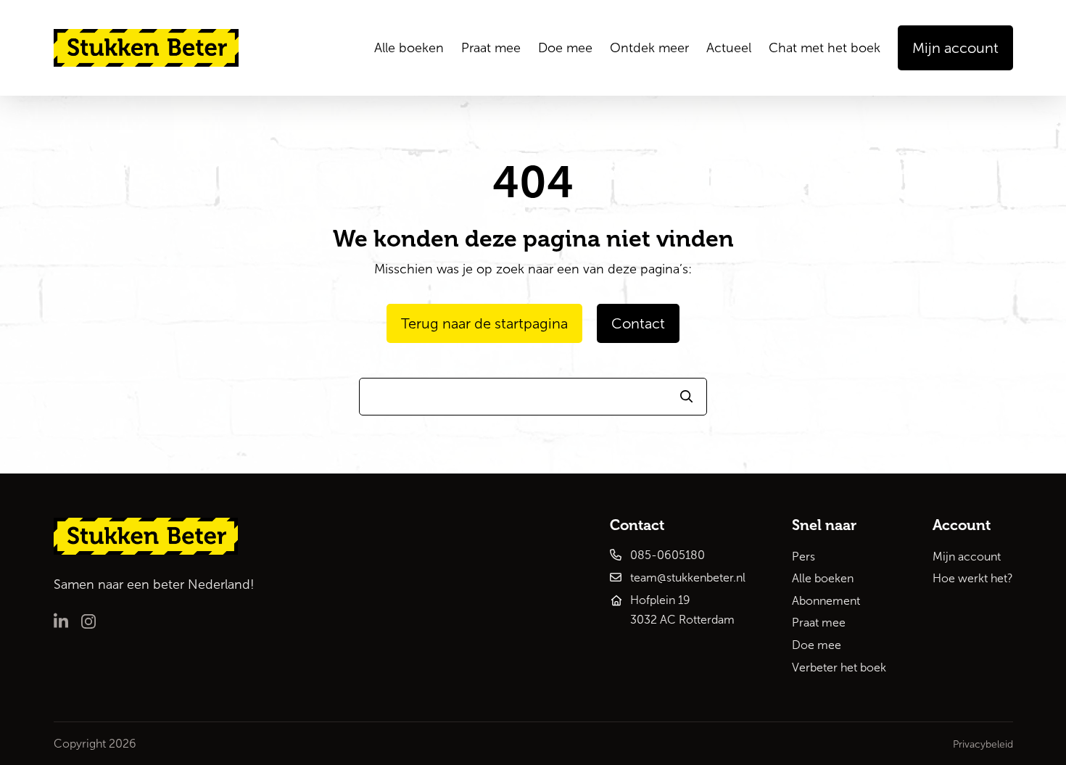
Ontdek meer (649, 48)
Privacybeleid (983, 744)
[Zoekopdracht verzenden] (687, 396)
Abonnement (826, 601)
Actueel (728, 48)
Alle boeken (409, 48)
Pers (803, 556)
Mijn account (967, 556)
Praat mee (491, 48)
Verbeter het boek (839, 667)
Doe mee (565, 48)
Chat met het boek (824, 48)
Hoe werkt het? (973, 578)
